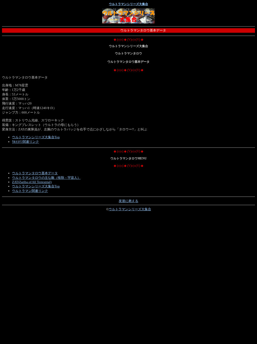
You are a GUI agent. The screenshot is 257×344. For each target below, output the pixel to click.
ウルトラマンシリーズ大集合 (128, 4)
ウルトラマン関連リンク (30, 191)
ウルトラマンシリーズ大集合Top (36, 137)
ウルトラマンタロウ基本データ (35, 173)
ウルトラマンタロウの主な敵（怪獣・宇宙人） (46, 178)
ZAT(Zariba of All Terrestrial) (31, 182)
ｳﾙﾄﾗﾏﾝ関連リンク (25, 142)
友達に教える (128, 201)
